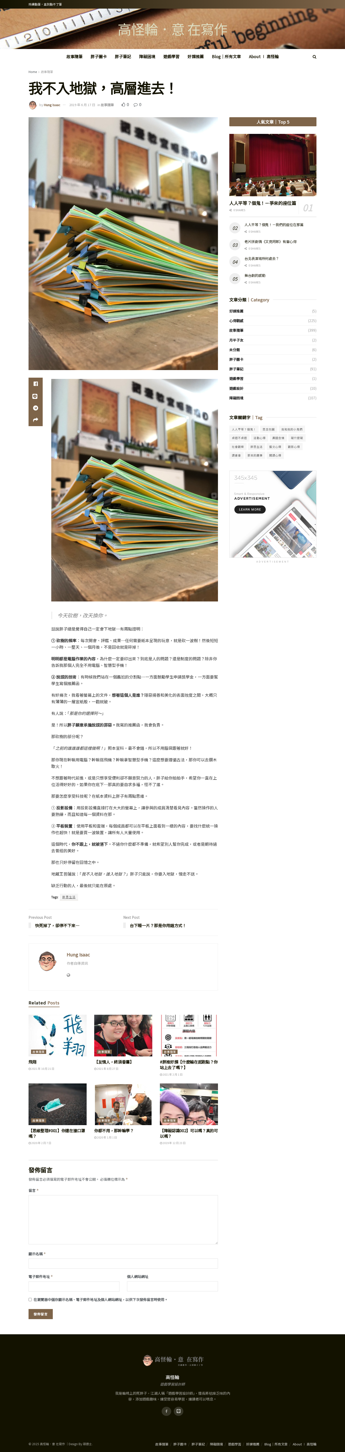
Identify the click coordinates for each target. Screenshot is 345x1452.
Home (33, 71)
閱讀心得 (275, 455)
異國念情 (278, 438)
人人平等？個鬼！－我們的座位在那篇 (273, 224)
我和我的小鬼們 (292, 429)
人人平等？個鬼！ (244, 429)
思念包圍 (269, 429)
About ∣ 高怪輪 (264, 56)
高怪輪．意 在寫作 (172, 29)
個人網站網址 (137, 1276)
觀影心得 (294, 447)
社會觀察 (238, 447)
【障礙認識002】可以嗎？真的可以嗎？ (189, 1133)
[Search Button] (314, 56)
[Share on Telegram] (36, 408)
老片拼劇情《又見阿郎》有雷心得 (270, 241)
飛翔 (32, 1062)
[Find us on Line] (178, 1411)
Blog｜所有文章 (226, 56)
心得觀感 (236, 320)
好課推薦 (196, 56)
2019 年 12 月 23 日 (174, 1143)
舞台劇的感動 (254, 275)
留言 (34, 1190)
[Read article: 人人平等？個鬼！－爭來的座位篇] (272, 165)
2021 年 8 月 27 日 (107, 1069)
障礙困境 (147, 56)
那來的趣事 (255, 455)
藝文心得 (275, 447)
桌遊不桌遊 (239, 438)
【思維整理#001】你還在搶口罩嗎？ (57, 1133)
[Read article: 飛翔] (58, 1035)
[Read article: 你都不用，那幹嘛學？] (123, 1104)
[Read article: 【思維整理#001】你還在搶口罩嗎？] (58, 1104)
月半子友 (236, 340)
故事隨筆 (74, 56)
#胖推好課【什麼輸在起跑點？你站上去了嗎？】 (189, 1064)
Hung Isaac (52, 104)
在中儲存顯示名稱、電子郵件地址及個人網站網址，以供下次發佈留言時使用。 (101, 1299)
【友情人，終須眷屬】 (114, 1062)
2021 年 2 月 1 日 (172, 1074)
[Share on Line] (36, 396)
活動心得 (260, 438)
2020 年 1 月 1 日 (106, 1137)
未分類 (234, 349)
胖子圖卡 (99, 56)
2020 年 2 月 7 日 (41, 1143)
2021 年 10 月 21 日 (42, 1069)
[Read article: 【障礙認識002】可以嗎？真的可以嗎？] (189, 1104)
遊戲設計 (236, 388)
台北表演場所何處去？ (261, 258)
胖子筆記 (123, 56)
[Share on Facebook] (36, 384)
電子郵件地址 (41, 1276)
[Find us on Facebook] (166, 1411)
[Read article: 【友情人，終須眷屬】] (123, 1035)
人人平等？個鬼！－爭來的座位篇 (262, 203)
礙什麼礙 (297, 438)
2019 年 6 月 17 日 (82, 104)
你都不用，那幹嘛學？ (114, 1130)
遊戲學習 (171, 56)
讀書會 (236, 455)
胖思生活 (69, 897)
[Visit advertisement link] (272, 514)
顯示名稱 (37, 1253)
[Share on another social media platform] (36, 420)
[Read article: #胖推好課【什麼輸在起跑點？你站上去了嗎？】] (189, 1035)
